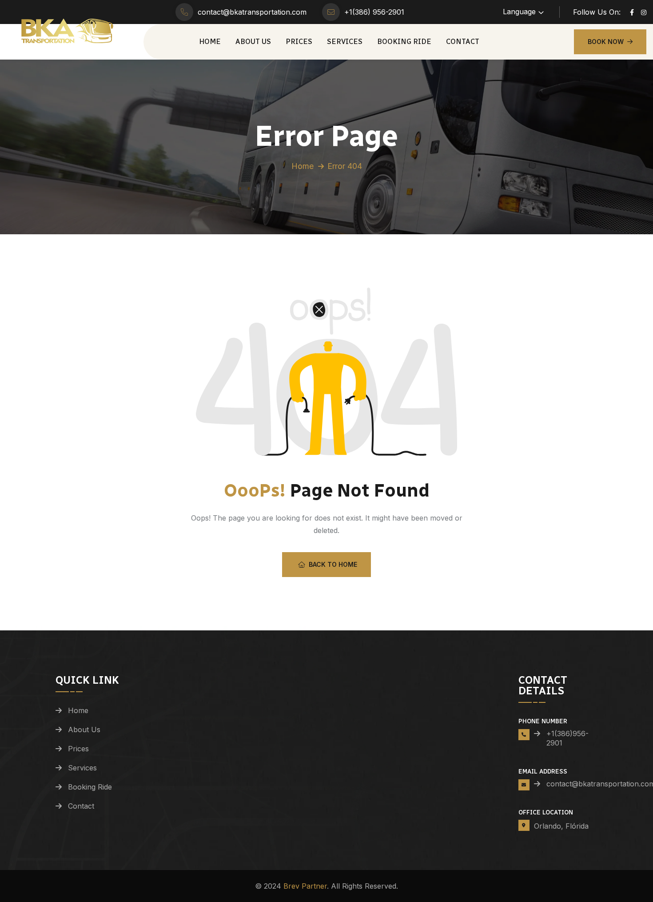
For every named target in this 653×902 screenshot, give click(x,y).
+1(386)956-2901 (567, 738)
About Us (253, 41)
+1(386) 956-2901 (374, 12)
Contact (462, 41)
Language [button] (519, 11)
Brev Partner (305, 886)
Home (210, 41)
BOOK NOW (606, 41)
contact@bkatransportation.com (252, 12)
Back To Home (333, 564)
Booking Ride (404, 41)
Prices (299, 41)
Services (344, 41)
